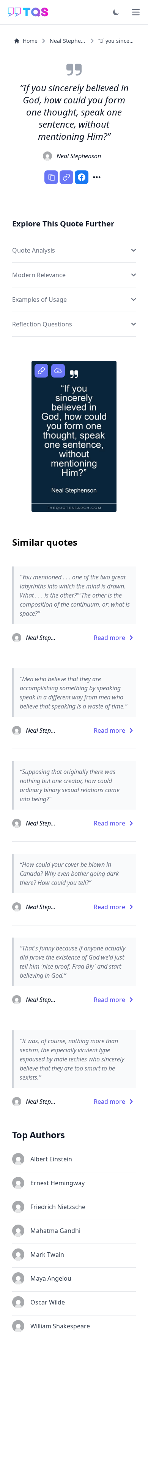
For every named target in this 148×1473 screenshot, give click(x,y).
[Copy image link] (41, 371)
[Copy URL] (66, 177)
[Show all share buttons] (97, 177)
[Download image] (58, 371)
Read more (109, 638)
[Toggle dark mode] (116, 12)
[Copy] (51, 177)
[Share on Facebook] (81, 177)
